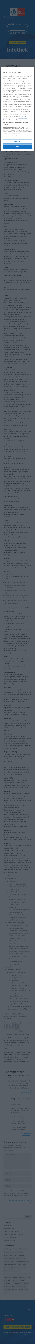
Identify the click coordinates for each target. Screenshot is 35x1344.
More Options (17, 141)
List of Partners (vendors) (10, 135)
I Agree (17, 146)
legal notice (23, 119)
